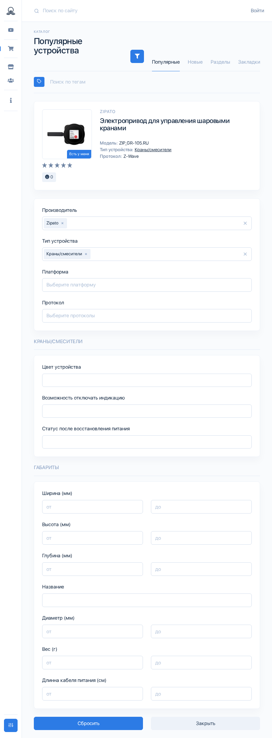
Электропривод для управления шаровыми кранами (165, 124)
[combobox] (147, 82)
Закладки (249, 62)
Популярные (166, 62)
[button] (11, 100)
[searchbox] (149, 82)
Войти (257, 11)
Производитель (59, 210)
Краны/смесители (152, 149)
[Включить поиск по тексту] (39, 82)
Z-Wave (130, 156)
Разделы (220, 62)
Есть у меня (79, 154)
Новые (195, 62)
